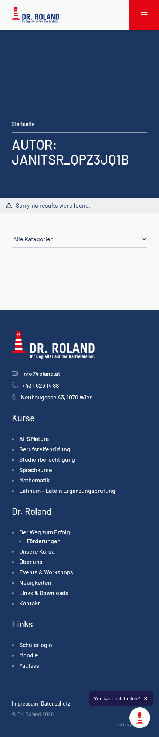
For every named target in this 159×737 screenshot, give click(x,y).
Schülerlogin (35, 644)
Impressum (25, 703)
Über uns (31, 561)
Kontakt (29, 603)
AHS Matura (34, 438)
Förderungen (44, 540)
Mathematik (34, 480)
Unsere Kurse (37, 551)
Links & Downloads (43, 592)
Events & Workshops (46, 571)
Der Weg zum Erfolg (44, 531)
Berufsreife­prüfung (44, 448)
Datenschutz (55, 703)
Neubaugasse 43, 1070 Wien (57, 397)
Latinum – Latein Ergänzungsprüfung (67, 490)
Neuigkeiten (35, 582)
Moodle (28, 654)
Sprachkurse (35, 469)
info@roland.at (41, 373)
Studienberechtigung (47, 459)
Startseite (23, 124)
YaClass (29, 665)
